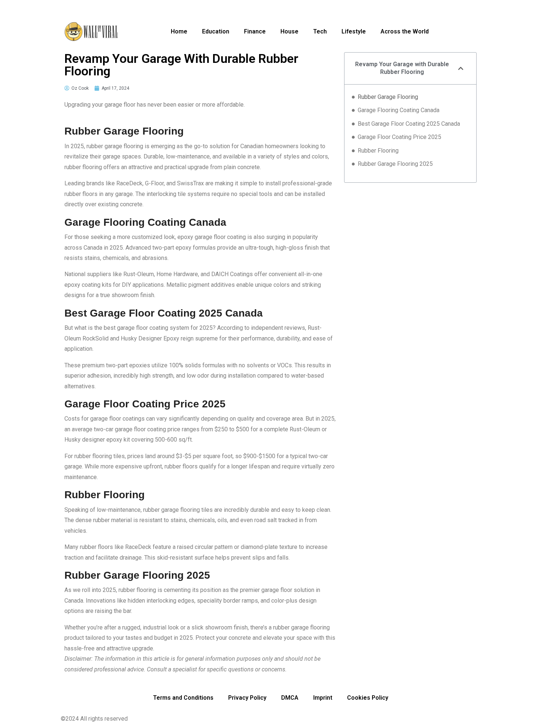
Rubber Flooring (378, 150)
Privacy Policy (247, 697)
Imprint (322, 697)
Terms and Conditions (183, 697)
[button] (461, 68)
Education (215, 31)
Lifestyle (354, 31)
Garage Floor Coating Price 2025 (399, 136)
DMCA (289, 697)
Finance (255, 31)
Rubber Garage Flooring (388, 96)
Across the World (405, 31)
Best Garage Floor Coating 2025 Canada (409, 123)
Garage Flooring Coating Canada (398, 110)
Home (179, 31)
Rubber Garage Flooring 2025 (395, 163)
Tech (320, 31)
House (289, 31)
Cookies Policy (367, 697)
